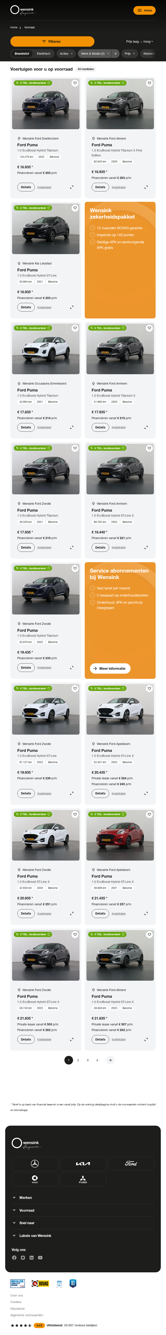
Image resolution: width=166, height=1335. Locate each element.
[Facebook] (14, 1257)
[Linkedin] (31, 1257)
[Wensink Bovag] (40, 1283)
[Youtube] (40, 1257)
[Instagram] (23, 1257)
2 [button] (78, 1060)
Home (13, 27)
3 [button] (88, 1060)
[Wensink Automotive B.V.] (23, 10)
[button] (110, 1060)
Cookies (15, 1302)
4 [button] (97, 1060)
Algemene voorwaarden (26, 1315)
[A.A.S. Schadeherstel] (73, 1283)
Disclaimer (17, 1308)
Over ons (16, 1295)
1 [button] (69, 1060)
